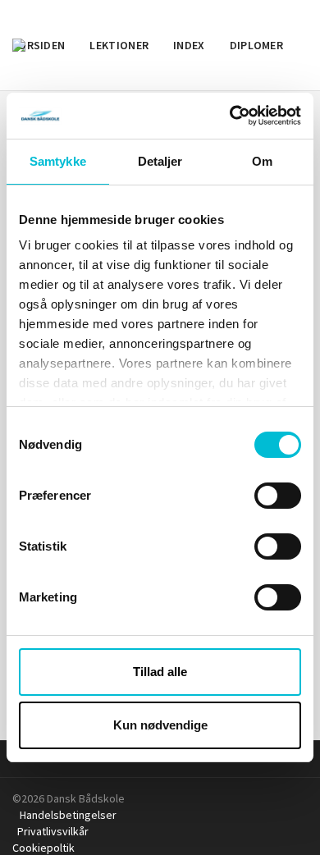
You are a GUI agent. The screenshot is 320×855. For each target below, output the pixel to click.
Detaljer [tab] (160, 161)
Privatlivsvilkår (54, 831)
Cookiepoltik (46, 847)
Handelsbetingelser (69, 814)
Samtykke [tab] (58, 161)
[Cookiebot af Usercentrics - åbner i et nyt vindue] (230, 115)
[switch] (277, 495)
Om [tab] (262, 161)
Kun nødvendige (160, 725)
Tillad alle (160, 672)
